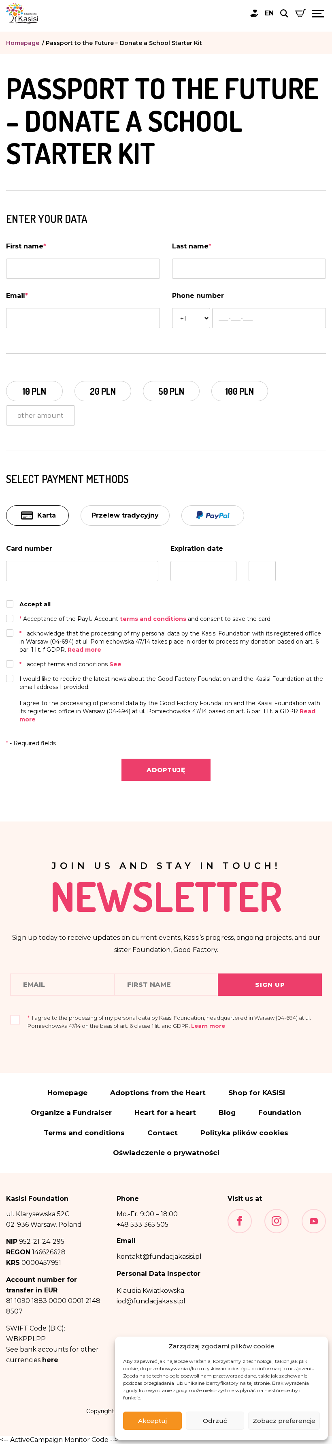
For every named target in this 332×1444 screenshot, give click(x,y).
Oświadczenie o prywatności (166, 1153)
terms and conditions (154, 619)
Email (17, 295)
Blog (227, 1113)
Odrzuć (215, 1421)
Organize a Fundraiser (71, 1113)
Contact (162, 1133)
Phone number (198, 295)
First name (26, 246)
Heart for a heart (165, 1113)
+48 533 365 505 (142, 1224)
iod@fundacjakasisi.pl (151, 1301)
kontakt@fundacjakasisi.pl (159, 1256)
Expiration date (196, 548)
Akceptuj (152, 1421)
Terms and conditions (84, 1133)
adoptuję (166, 770)
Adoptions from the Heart (158, 1093)
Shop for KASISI (256, 1093)
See (115, 664)
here (50, 1360)
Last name (191, 246)
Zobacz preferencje (284, 1421)
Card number (29, 548)
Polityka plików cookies (244, 1133)
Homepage (22, 43)
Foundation (279, 1113)
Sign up (270, 984)
